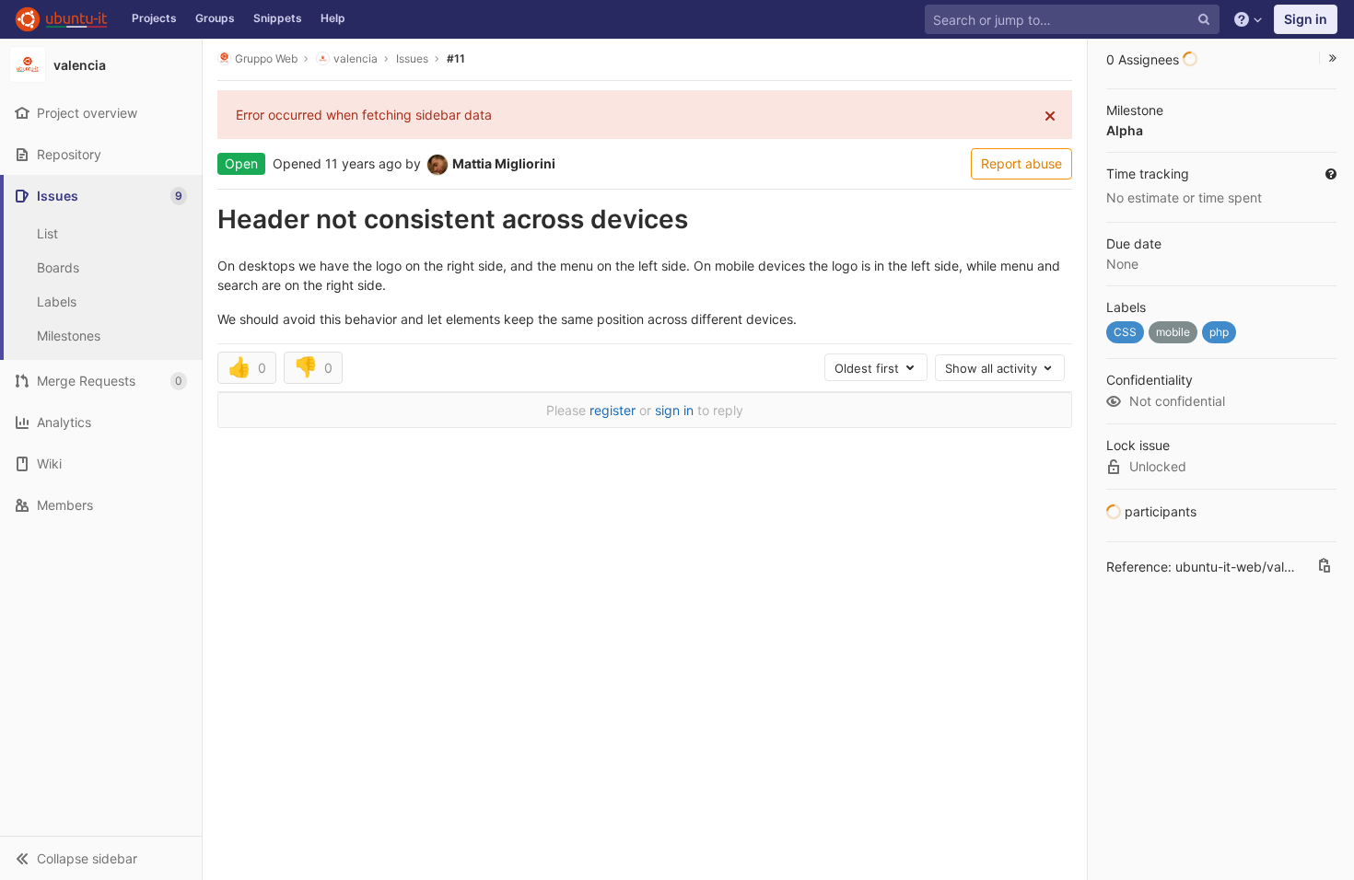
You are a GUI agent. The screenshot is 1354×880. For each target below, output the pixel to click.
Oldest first (869, 368)
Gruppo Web (266, 58)
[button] (101, 858)
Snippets (277, 18)
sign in (674, 410)
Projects (154, 18)
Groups (215, 18)
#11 (456, 58)
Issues (412, 58)
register (612, 410)
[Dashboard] (61, 19)
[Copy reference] (1324, 567)
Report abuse (1021, 163)
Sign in (1305, 19)
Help (333, 18)
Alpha (1124, 130)
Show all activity (993, 368)
